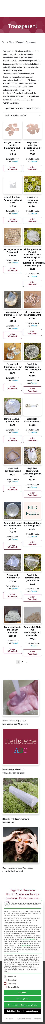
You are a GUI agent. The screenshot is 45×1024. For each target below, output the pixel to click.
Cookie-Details (8, 1019)
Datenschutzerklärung (28, 939)
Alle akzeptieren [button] (22, 999)
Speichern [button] (23, 993)
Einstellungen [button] (25, 945)
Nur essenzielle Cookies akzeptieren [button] (22, 1005)
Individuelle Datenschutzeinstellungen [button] (22, 1011)
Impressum (37, 1019)
